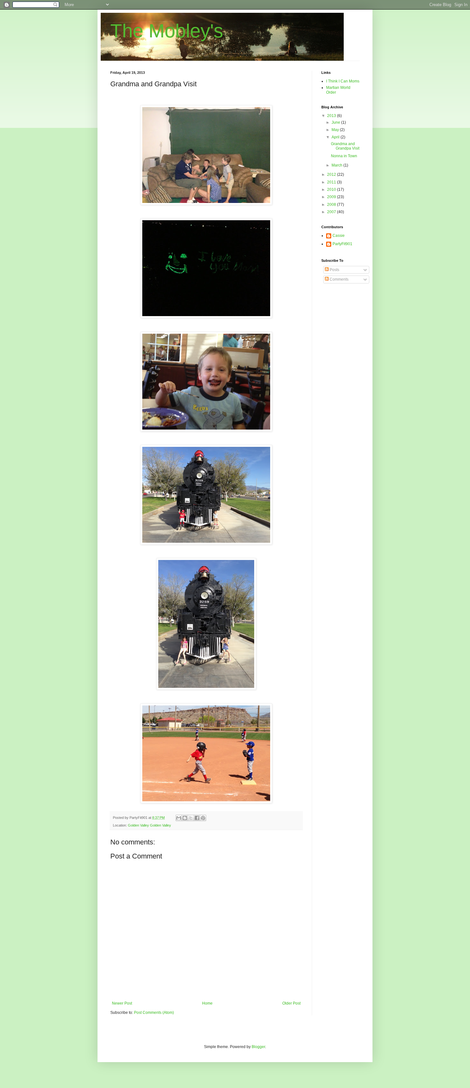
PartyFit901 (342, 244)
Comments (339, 279)
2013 (332, 115)
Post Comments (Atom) (154, 1012)
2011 (332, 182)
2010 (332, 189)
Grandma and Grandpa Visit (345, 146)
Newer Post (122, 1003)
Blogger (258, 1047)
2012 (332, 174)
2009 (332, 197)
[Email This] (179, 818)
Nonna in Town (344, 156)
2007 (332, 212)
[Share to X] (191, 818)
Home (207, 1003)
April (336, 137)
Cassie (339, 235)
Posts (334, 270)
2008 (332, 204)
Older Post (291, 1003)
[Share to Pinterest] (203, 818)
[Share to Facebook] (197, 818)
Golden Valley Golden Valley (149, 825)
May (336, 130)
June (336, 122)
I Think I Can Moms (342, 81)
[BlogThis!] (185, 818)
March (337, 165)
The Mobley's (166, 31)
